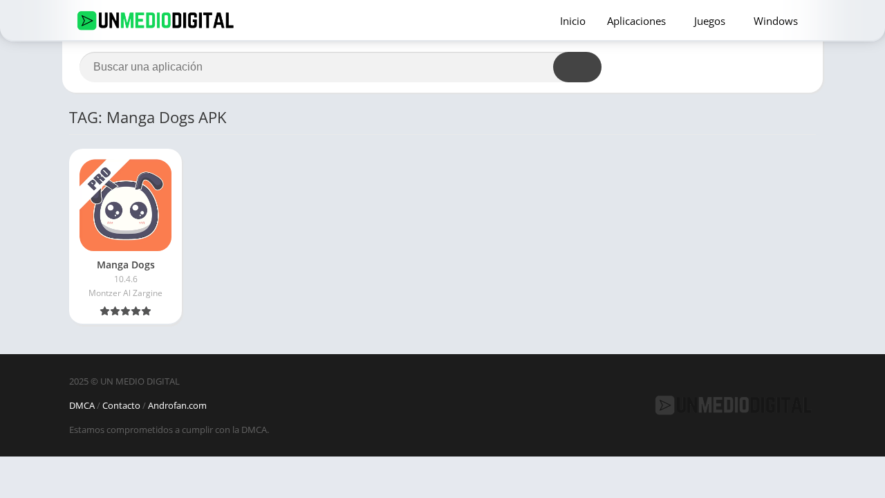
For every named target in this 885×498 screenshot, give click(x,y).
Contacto (121, 405)
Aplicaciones (636, 21)
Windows (776, 21)
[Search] (577, 67)
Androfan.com (177, 405)
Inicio (573, 21)
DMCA (82, 405)
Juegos (709, 21)
